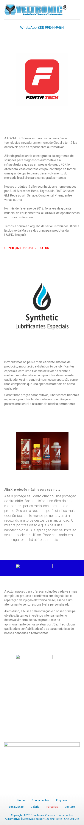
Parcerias (52, 806)
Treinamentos (40, 800)
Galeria (35, 806)
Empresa (61, 800)
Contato (70, 806)
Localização (16, 806)
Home (21, 800)
